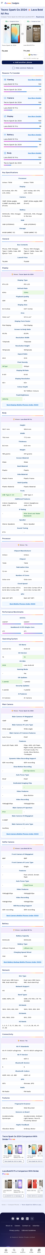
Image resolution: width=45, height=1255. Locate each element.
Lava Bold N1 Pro (29, 45)
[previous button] (5, 1153)
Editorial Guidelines (29, 1230)
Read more (40, 17)
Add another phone (22, 62)
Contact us (26, 1226)
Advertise (36, 1226)
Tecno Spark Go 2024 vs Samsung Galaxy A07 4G (14, 1161)
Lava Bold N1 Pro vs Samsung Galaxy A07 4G (14, 1195)
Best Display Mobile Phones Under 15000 (22, 405)
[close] (20, 24)
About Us (9, 1226)
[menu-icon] (2, 3)
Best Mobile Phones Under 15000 (22, 604)
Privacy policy (14, 1230)
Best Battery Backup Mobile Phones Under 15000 (22, 962)
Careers (17, 1226)
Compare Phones (13, 1204)
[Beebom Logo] (11, 3)
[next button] (40, 1153)
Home (4, 1204)
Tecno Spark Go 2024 (9, 45)
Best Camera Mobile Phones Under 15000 (23, 834)
